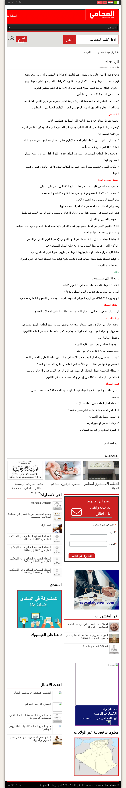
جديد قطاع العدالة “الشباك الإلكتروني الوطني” (30, 727)
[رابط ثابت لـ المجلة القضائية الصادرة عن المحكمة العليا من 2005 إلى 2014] (57, 554)
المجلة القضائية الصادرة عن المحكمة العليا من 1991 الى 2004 (30, 560)
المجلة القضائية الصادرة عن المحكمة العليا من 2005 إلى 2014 (30, 548)
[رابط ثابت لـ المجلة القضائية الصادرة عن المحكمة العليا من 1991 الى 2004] (57, 565)
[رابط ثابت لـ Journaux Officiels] (57, 509)
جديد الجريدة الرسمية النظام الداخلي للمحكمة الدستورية (27, 487)
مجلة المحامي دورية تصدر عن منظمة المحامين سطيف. (29, 515)
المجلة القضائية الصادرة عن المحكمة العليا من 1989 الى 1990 (30, 571)
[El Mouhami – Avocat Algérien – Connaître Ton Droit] (102, 17)
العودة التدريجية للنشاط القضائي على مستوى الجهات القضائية (86, 636)
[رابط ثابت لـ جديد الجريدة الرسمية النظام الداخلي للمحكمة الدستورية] (25, 479)
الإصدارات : (44, 525)
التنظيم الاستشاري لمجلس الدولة (31, 692)
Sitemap (99, 784)
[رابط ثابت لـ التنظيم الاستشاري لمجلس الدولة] (101, 479)
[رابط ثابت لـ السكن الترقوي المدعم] (63, 479)
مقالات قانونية (102, 67)
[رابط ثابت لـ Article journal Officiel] (114, 653)
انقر (69, 39)
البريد (113, 532)
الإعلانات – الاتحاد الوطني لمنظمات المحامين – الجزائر (88, 625)
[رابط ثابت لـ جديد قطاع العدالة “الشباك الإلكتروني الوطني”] (57, 733)
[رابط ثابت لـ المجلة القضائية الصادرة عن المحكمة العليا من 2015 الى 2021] (57, 543)
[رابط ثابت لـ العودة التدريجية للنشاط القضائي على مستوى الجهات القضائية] (114, 642)
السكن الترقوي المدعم (66, 483)
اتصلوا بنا (12, 15)
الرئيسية (111, 52)
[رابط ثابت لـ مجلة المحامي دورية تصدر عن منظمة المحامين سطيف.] (57, 520)
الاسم (112, 544)
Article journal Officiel (95, 646)
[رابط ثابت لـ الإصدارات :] (57, 531)
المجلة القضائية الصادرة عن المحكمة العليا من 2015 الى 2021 (30, 537)
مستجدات (98, 52)
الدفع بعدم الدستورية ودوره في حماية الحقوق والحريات (29, 738)
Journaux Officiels (41, 502)
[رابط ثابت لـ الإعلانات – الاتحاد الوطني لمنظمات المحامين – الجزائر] (114, 630)
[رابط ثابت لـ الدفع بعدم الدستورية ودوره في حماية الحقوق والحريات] (57, 744)
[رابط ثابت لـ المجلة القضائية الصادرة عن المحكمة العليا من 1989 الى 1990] (57, 576)
